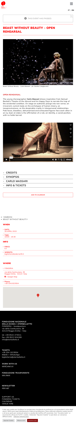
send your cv (7, 366)
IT (69, 10)
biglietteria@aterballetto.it (13, 357)
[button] (38, 173)
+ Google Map (11, 277)
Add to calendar (38, 195)
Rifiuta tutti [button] (21, 420)
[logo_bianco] (4, 2)
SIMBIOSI (8, 217)
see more (6, 375)
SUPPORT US (8, 397)
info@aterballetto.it (10, 339)
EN (73, 10)
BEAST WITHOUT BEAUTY (15, 219)
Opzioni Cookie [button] (8, 420)
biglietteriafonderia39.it (14, 254)
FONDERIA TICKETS (11, 399)
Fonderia (9, 268)
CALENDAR (7, 401)
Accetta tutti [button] (32, 420)
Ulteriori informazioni (21, 416)
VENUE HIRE (7, 404)
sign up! (5, 388)
